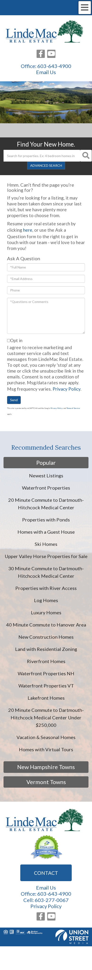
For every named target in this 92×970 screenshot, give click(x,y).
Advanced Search (46, 165)
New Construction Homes (46, 637)
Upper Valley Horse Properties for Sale (46, 556)
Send (14, 400)
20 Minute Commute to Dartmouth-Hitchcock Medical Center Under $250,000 (46, 717)
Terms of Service (73, 408)
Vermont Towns (46, 781)
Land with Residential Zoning (46, 649)
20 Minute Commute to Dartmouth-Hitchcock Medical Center (46, 503)
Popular (46, 462)
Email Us (46, 72)
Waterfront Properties (46, 488)
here (27, 230)
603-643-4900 (54, 66)
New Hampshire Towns (46, 766)
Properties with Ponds (46, 519)
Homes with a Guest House (46, 532)
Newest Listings (46, 475)
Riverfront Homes (46, 661)
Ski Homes (46, 544)
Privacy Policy (66, 389)
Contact (46, 873)
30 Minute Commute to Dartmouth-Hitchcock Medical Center (46, 572)
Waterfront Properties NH (46, 673)
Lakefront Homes (46, 698)
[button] (86, 156)
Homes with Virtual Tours (46, 749)
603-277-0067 (52, 900)
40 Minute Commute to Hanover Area (46, 624)
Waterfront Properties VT (46, 685)
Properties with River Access (46, 588)
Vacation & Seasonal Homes (46, 737)
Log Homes (46, 600)
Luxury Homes (46, 612)
